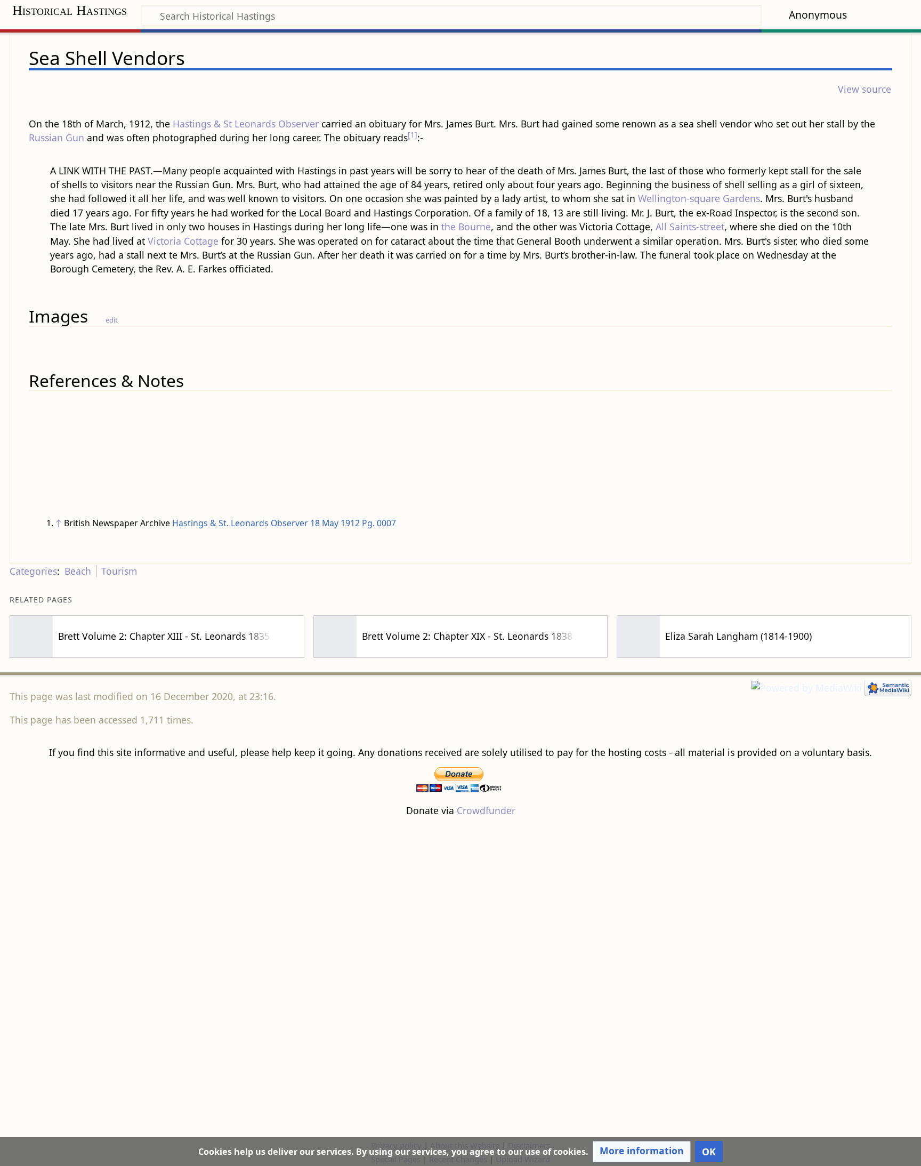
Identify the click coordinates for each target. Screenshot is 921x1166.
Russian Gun (56, 137)
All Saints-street (690, 226)
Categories (33, 571)
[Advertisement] (460, 978)
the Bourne (466, 226)
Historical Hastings (69, 10)
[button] (642, 1151)
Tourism (119, 571)
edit (112, 320)
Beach (77, 571)
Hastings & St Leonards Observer (246, 123)
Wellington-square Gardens (699, 198)
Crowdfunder (486, 810)
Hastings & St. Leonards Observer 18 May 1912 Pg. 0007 (284, 523)
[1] (412, 135)
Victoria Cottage (183, 241)
